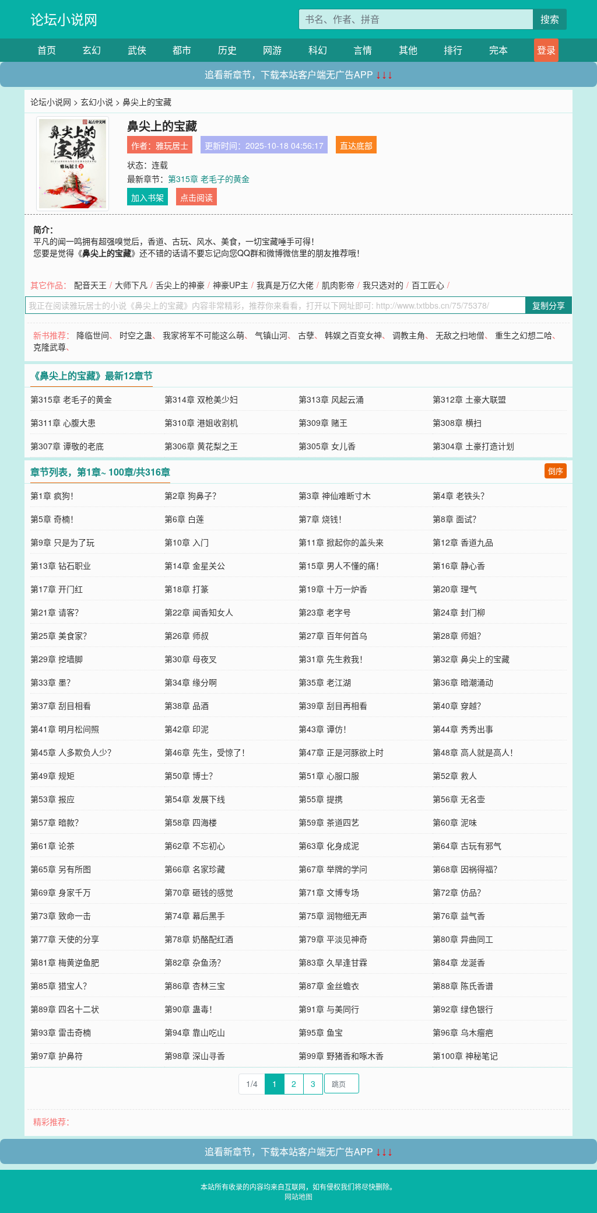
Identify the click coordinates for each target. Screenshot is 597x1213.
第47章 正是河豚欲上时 (341, 752)
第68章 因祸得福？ (467, 869)
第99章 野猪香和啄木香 (341, 1055)
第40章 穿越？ (459, 705)
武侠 (137, 50)
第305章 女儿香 (327, 446)
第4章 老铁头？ (461, 495)
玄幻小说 (96, 101)
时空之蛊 (136, 335)
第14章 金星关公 (194, 565)
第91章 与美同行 (328, 1009)
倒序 (555, 470)
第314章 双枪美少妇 (201, 399)
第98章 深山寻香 (194, 1055)
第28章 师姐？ (459, 635)
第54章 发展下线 (194, 799)
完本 (498, 50)
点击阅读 (196, 197)
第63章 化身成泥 (328, 845)
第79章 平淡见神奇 (332, 939)
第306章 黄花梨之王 (201, 446)
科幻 (317, 50)
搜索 (549, 19)
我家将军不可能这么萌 (203, 335)
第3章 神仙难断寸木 (334, 495)
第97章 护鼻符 (56, 1055)
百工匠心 (428, 285)
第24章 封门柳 (459, 612)
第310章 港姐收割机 (201, 422)
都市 (182, 50)
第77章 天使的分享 (64, 939)
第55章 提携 (320, 799)
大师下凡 (131, 285)
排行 (453, 50)
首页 (46, 50)
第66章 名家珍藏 (194, 869)
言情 (362, 50)
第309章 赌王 (322, 422)
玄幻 (91, 50)
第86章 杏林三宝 (194, 985)
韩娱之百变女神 (353, 335)
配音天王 (90, 285)
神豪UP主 (230, 285)
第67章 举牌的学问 (332, 869)
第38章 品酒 (186, 705)
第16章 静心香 (459, 565)
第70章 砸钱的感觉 (198, 892)
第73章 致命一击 (60, 915)
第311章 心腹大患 (63, 422)
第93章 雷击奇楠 (60, 1032)
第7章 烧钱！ (322, 519)
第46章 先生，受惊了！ (207, 752)
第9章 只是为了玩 (62, 542)
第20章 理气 (455, 589)
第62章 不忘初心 (194, 845)
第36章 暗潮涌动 (463, 682)
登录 (546, 50)
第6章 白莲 (184, 519)
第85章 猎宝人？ (60, 985)
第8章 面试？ (456, 519)
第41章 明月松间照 (64, 729)
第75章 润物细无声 (332, 915)
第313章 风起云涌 (331, 399)
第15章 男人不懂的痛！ (341, 565)
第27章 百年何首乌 (332, 635)
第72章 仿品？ (459, 892)
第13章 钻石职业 (60, 565)
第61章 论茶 (52, 845)
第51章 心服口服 (328, 775)
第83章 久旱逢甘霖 (332, 962)
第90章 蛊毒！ (190, 1009)
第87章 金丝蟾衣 (328, 985)
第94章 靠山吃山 (194, 1032)
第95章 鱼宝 (320, 1032)
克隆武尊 (49, 346)
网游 (272, 50)
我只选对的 (383, 285)
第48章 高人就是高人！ (475, 752)
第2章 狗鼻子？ (192, 495)
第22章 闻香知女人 (198, 612)
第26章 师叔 (186, 635)
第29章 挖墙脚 (56, 659)
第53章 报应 (52, 799)
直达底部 (356, 145)
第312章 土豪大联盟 (469, 399)
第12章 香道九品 (463, 542)
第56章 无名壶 (459, 799)
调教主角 (408, 335)
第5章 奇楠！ (54, 519)
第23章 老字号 (324, 612)
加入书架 (147, 197)
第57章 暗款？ (56, 822)
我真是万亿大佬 (285, 285)
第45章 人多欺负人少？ (72, 752)
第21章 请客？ (56, 612)
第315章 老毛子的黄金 (209, 178)
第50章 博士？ (190, 775)
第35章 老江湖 (324, 682)
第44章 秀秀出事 (463, 729)
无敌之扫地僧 (460, 335)
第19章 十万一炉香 (332, 589)
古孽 (306, 335)
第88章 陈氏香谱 (463, 985)
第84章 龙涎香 (459, 962)
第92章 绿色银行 (463, 1009)
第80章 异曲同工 (463, 939)
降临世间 (92, 335)
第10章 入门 (186, 542)
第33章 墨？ (52, 682)
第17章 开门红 (56, 589)
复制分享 (548, 305)
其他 (408, 50)
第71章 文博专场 (328, 892)
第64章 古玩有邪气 (467, 845)
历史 (227, 50)
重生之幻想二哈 (523, 335)
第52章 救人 (455, 775)
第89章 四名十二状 (64, 1009)
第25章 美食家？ (60, 635)
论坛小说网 (63, 19)
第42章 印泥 (186, 729)
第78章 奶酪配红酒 (198, 939)
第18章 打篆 (186, 589)
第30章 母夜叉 (190, 659)
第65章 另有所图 (60, 869)
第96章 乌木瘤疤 (463, 1032)
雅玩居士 (172, 145)
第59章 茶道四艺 (328, 822)
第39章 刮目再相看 (332, 705)
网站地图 (298, 1196)
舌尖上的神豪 (180, 285)
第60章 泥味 (455, 822)
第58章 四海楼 (190, 822)
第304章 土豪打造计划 (473, 446)
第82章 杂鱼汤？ (194, 962)
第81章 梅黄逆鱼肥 (64, 962)
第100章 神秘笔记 (465, 1055)
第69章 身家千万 (60, 892)
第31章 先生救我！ (332, 659)
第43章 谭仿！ (324, 729)
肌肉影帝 (338, 285)
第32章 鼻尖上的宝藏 (471, 659)
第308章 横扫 (457, 422)
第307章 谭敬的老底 (67, 446)
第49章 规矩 (52, 775)
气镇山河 (271, 335)
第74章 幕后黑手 (194, 915)
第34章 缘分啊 (190, 682)
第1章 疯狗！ (54, 495)
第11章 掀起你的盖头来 (341, 542)
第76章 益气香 (459, 915)
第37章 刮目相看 (60, 705)
